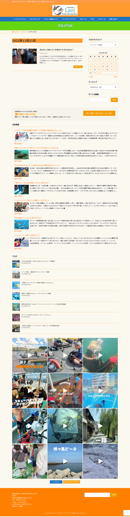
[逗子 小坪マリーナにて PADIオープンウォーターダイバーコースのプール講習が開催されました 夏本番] (100, 390)
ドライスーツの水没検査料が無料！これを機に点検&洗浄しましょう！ (38, 130)
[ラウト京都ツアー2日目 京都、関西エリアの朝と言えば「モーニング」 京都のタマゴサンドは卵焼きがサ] (100, 425)
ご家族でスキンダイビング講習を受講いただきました (37, 283)
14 (90, 66)
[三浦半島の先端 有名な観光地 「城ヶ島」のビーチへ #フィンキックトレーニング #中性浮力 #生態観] (64, 461)
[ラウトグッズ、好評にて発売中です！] (21, 242)
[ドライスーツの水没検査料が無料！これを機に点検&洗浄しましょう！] (21, 137)
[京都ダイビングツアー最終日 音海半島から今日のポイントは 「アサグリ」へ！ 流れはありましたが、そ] (29, 425)
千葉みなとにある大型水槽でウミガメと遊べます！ (31, 183)
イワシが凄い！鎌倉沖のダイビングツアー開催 (35, 272)
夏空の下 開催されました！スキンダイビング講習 (36, 293)
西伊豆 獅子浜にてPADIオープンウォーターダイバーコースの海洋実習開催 (43, 304)
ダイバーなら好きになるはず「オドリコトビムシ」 (36, 315)
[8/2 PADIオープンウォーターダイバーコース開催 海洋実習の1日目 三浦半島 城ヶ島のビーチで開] (29, 390)
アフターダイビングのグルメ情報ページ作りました (31, 200)
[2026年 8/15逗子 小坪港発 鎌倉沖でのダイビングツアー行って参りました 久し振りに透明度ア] (29, 355)
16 (99, 66)
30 (99, 73)
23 (99, 69)
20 (115, 66)
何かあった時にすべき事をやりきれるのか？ (57, 50)
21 (90, 69)
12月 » (116, 77)
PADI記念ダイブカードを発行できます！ (28, 218)
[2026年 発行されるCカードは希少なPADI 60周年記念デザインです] (21, 172)
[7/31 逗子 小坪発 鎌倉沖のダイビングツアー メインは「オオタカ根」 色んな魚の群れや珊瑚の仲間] (100, 355)
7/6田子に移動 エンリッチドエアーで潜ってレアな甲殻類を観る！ (41, 325)
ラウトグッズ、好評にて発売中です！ (27, 235)
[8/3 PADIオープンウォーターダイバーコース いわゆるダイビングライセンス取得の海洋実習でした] (64, 355)
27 (115, 69)
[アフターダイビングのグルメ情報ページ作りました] (21, 207)
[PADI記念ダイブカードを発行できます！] (21, 224)
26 (111, 69)
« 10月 (91, 77)
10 (103, 63)
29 (95, 73)
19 (111, 66)
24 (103, 69)
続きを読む (78, 66)
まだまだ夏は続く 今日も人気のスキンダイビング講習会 (38, 261)
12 (111, 63)
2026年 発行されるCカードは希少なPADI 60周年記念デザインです (37, 165)
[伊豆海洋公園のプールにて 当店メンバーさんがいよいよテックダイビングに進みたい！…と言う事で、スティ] (64, 390)
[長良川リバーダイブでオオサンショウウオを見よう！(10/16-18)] (21, 154)
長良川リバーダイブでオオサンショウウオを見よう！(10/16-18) (36, 148)
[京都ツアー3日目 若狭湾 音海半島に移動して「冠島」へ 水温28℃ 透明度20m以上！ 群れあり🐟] (64, 425)
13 (115, 63)
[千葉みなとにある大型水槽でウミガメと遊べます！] (21, 189)
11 (107, 63)
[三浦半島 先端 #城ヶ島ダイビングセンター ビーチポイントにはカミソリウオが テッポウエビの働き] (100, 461)
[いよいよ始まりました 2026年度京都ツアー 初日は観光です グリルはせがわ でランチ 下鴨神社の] (29, 461)
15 (95, 66)
